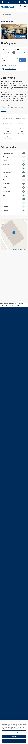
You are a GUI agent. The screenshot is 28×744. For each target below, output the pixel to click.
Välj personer (6, 57)
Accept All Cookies (14, 741)
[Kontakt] (8, 2)
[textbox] (14, 95)
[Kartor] (25, 2)
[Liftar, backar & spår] (19, 2)
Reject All (14, 736)
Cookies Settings (14, 732)
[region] (14, 732)
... (2, 14)
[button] (14, 232)
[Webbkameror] (14, 2)
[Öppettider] (3, 2)
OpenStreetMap (17, 249)
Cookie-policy (14, 728)
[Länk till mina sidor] (20, 6)
